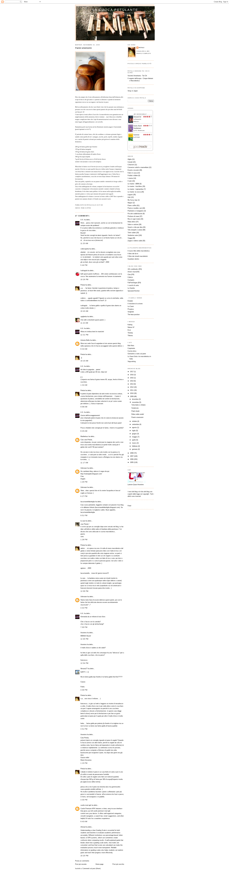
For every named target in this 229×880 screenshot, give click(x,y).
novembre (135, 402)
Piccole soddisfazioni (135, 213)
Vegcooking (132, 361)
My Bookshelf (140, 114)
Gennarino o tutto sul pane (137, 354)
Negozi (130, 203)
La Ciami (131, 306)
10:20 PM (84, 856)
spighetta (84, 316)
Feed (129, 506)
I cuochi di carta (133, 285)
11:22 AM (84, 323)
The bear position (134, 314)
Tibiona (130, 335)
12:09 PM (84, 591)
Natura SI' (131, 327)
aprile (134, 440)
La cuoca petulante (115, 10)
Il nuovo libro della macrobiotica (138, 251)
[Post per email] (103, 205)
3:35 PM (84, 800)
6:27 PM (84, 496)
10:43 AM (84, 311)
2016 (132, 375)
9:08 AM (84, 407)
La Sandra (131, 288)
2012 (132, 387)
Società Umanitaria (134, 76)
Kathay (130, 325)
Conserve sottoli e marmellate (138, 167)
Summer (136, 135)
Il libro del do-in (133, 253)
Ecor (129, 330)
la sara (83, 521)
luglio (134, 430)
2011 (132, 390)
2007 (132, 456)
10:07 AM (99, 205)
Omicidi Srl (137, 117)
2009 (132, 396)
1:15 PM (84, 763)
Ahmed (83, 827)
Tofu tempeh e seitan (135, 230)
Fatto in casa (132, 173)
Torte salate (132, 232)
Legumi (130, 194)
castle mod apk (86, 805)
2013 (132, 384)
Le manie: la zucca (134, 192)
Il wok (130, 181)
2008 (132, 453)
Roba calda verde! (137, 414)
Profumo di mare (133, 216)
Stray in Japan (133, 91)
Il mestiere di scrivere (135, 304)
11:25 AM (84, 243)
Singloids (131, 312)
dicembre (135, 399)
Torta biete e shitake (138, 405)
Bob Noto (131, 345)
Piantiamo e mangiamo (135, 211)
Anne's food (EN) (133, 272)
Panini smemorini (83, 48)
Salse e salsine (133, 224)
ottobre (134, 421)
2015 (132, 378)
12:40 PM (84, 639)
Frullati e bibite (133, 175)
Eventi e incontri (133, 170)
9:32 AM (84, 349)
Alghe (130, 159)
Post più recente (80, 864)
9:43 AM (84, 821)
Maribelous (84, 436)
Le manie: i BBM (133, 184)
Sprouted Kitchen (134, 291)
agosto (134, 427)
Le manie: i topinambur (135, 189)
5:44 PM (84, 265)
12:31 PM (84, 335)
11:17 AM (84, 463)
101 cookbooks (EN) (135, 269)
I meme (130, 178)
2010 (132, 393)
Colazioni (131, 165)
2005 (132, 462)
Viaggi (130, 238)
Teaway (130, 333)
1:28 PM (84, 539)
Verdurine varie (133, 235)
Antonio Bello (85, 340)
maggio (135, 437)
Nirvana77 (84, 668)
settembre (135, 424)
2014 (132, 381)
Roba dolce (131, 222)
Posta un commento (82, 861)
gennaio (135, 449)
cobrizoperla (85, 249)
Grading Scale (101, 830)
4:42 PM (84, 608)
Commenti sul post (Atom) (91, 868)
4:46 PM (84, 690)
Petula (83, 285)
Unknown (84, 468)
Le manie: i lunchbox (135, 186)
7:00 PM (84, 627)
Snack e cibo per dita (135, 227)
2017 (132, 371)
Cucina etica (132, 351)
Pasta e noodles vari (135, 208)
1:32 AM (84, 385)
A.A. (82, 220)
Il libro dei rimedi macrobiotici (138, 256)
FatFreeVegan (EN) (134, 283)
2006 (132, 459)
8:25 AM (84, 431)
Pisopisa (131, 309)
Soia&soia (134, 408)
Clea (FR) (131, 274)
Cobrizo (130, 277)
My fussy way (132, 200)
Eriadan (130, 301)
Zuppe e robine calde (135, 241)
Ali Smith (137, 137)
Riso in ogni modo (134, 219)
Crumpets (131, 280)
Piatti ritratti (135, 411)
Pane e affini (86, 208)
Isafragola (84, 270)
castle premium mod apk (101, 811)
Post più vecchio (118, 864)
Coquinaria (131, 348)
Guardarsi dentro (133, 259)
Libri (129, 197)
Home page (99, 864)
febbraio (135, 446)
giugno (134, 434)
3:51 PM (84, 729)
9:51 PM (84, 515)
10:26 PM (84, 279)
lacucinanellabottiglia (88, 502)
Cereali (130, 162)
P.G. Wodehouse (140, 130)
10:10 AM (84, 361)
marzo (134, 443)
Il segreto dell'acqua (134, 78)
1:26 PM (84, 482)
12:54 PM (84, 663)
